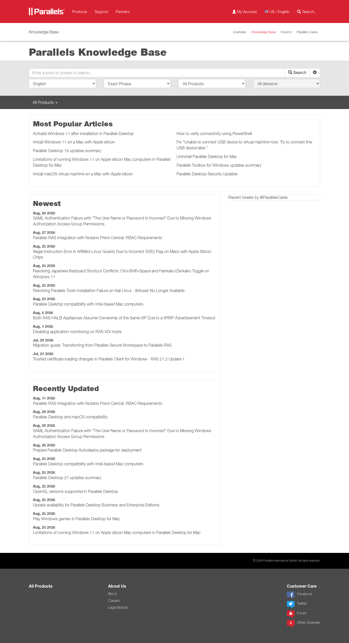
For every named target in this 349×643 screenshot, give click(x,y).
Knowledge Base (263, 32)
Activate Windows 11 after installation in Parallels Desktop (83, 133)
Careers (114, 601)
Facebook (304, 594)
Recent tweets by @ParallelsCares (258, 197)
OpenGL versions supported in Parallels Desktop (75, 491)
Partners (123, 11)
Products (79, 11)
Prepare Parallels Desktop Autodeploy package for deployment (87, 450)
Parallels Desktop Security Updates (207, 174)
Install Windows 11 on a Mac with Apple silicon (74, 142)
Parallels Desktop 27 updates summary (67, 477)
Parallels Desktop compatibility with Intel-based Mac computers (88, 304)
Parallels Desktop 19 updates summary (67, 150)
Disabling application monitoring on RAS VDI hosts (77, 331)
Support (101, 11)
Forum (302, 613)
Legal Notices (118, 607)
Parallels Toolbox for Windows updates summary (219, 165)
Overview (239, 32)
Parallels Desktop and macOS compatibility (70, 417)
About (112, 594)
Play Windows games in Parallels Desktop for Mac (76, 518)
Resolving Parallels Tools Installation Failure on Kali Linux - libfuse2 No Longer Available (108, 290)
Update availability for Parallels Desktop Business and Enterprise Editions (96, 505)
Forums (286, 32)
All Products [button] (44, 102)
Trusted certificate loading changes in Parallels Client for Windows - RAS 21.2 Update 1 (109, 359)
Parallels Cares (307, 32)
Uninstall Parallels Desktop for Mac (207, 156)
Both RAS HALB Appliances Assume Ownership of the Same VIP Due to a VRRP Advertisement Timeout (124, 318)
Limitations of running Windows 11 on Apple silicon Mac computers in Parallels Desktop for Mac (117, 532)
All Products (41, 586)
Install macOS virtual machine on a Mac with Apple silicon (83, 174)
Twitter (302, 603)
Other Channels (308, 623)
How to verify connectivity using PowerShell (214, 133)
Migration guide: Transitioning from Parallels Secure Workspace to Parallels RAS (102, 345)
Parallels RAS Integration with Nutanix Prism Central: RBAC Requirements (97, 237)
